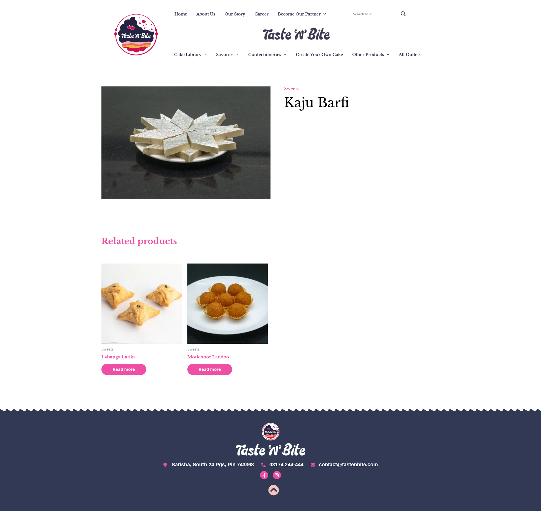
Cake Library (187, 54)
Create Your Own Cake (319, 54)
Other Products (368, 54)
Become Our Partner (299, 14)
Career (261, 14)
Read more (124, 369)
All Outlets (410, 54)
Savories (225, 54)
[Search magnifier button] (403, 14)
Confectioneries (264, 54)
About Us (205, 14)
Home (180, 14)
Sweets (291, 88)
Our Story (235, 14)
